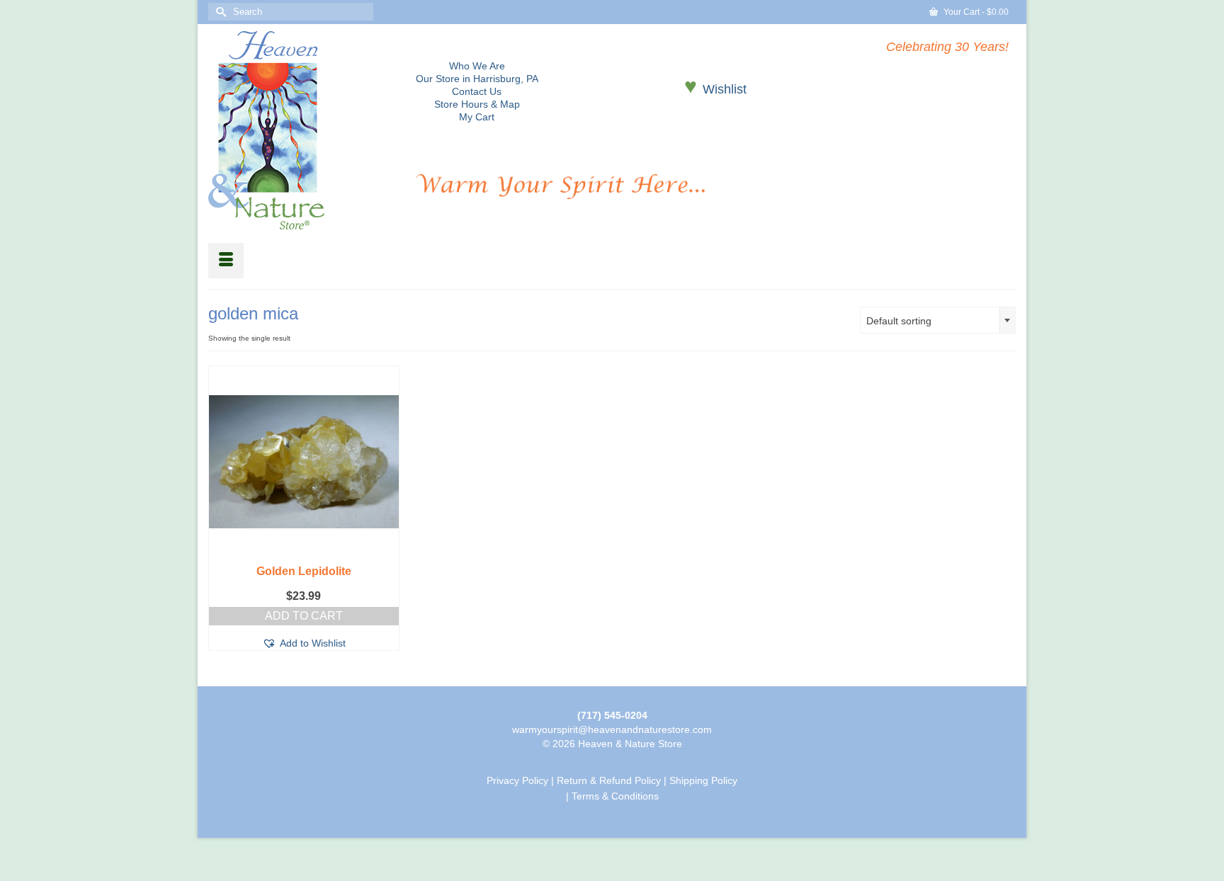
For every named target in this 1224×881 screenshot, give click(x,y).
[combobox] (938, 320)
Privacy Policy (517, 780)
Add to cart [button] (304, 616)
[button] (304, 643)
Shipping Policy (703, 780)
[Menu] (226, 260)
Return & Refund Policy (609, 780)
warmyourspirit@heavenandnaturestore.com (612, 729)
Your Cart (975, 12)
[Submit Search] (219, 12)
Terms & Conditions (615, 796)
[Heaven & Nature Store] (301, 130)
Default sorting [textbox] (898, 320)
